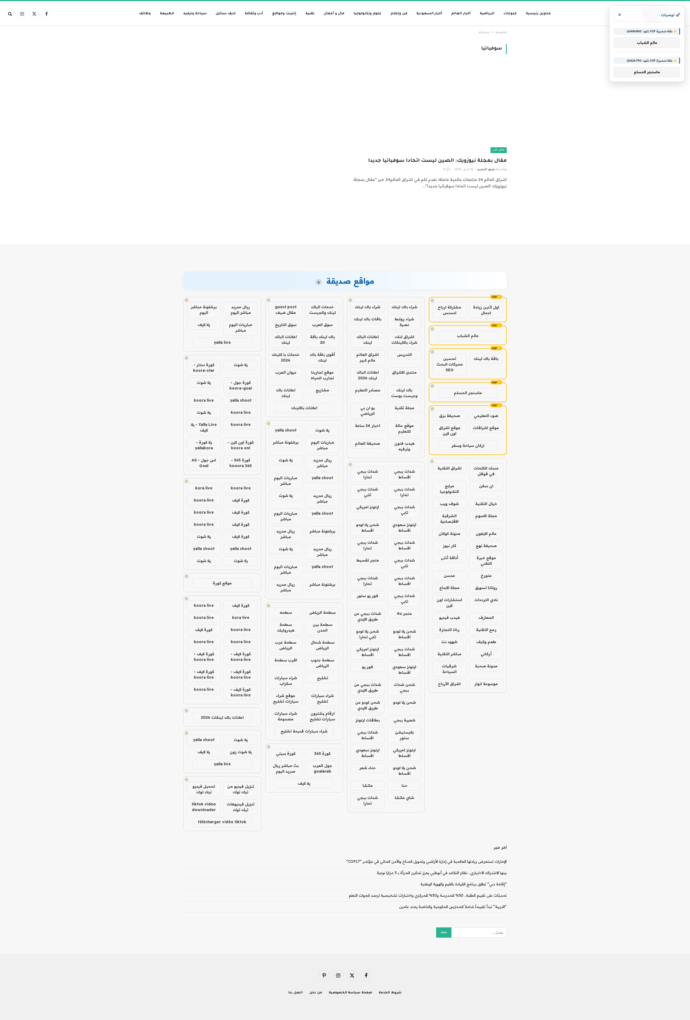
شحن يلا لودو (404, 702)
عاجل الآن (499, 150)
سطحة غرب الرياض (285, 645)
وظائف (145, 14)
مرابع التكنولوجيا (449, 488)
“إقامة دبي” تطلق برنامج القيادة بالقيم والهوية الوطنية (463, 884)
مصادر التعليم (367, 390)
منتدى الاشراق (404, 372)
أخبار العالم (461, 14)
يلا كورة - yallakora (204, 445)
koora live (204, 400)
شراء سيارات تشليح (322, 698)
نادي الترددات (486, 599)
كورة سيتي (285, 753)
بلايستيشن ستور (404, 735)
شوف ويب (449, 503)
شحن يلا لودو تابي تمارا (367, 634)
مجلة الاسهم (486, 515)
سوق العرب (322, 324)
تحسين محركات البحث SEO (449, 364)
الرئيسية (501, 32)
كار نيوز (449, 545)
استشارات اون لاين (449, 602)
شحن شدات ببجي (404, 687)
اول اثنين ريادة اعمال (486, 310)
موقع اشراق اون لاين (449, 430)
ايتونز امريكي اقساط (367, 652)
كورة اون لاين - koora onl (240, 445)
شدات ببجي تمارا (367, 474)
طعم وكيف (486, 641)
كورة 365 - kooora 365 (240, 463)
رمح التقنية (486, 629)
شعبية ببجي (404, 720)
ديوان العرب (285, 372)
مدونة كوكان (449, 533)
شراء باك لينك (404, 306)
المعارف (486, 617)
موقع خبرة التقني (486, 560)
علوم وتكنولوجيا (367, 14)
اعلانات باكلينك (304, 407)
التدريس (404, 354)
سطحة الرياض (322, 612)
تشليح (322, 677)
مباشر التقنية (449, 653)
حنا (404, 785)
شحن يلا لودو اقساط (367, 527)
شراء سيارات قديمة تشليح (304, 731)
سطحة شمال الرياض (322, 645)
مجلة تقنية (404, 407)
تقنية (310, 14)
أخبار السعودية (429, 14)
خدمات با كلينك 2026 (285, 357)
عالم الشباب (468, 335)
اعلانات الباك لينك (368, 339)
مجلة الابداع (449, 587)
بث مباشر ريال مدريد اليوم (286, 768)
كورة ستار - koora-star (204, 367)
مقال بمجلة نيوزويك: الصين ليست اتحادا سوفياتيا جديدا (437, 161)
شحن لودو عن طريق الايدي (367, 705)
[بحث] (10, 14)
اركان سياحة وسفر (467, 445)
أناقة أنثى (449, 557)
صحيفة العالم (367, 443)
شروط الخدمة (390, 993)
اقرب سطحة (285, 660)
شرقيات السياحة (449, 669)
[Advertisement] (345, 223)
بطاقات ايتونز (368, 720)
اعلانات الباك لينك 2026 (368, 375)
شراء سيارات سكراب (285, 680)
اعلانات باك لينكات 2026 (222, 717)
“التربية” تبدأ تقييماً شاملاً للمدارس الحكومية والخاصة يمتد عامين (453, 906)
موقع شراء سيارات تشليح (285, 698)
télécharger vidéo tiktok (222, 821)
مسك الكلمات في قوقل (486, 471)
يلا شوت (322, 430)
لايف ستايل (226, 14)
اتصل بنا (295, 993)
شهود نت (449, 641)
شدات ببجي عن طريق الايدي (367, 616)
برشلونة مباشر (286, 442)
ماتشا (368, 785)
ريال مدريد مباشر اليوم (240, 309)
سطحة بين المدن (322, 627)
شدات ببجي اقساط (404, 474)
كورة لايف (240, 500)
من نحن (315, 993)
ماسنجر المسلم (468, 392)
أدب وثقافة (254, 14)
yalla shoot (285, 430)
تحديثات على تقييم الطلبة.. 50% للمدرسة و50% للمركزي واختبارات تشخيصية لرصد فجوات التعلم (428, 895)
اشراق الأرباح (449, 683)
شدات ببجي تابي (367, 492)
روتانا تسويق (486, 587)
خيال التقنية (486, 503)
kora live (203, 488)
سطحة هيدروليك (285, 627)
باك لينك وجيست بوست (404, 393)
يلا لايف (304, 783)
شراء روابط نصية (404, 322)
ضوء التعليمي (486, 415)
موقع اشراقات (486, 427)
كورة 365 (322, 753)
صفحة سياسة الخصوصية (350, 993)
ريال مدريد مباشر (322, 463)
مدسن (449, 575)
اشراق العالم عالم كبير (367, 357)
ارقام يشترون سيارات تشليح (322, 716)
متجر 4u (404, 613)
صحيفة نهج (486, 545)
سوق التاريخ (285, 324)
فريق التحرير (486, 169)
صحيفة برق (449, 415)
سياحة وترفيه (194, 14)
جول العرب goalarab (322, 768)
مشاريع (322, 390)
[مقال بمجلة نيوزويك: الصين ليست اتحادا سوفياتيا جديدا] (428, 109)
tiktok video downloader (204, 807)
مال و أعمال (334, 14)
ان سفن (486, 485)
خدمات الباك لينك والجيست (322, 309)
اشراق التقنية (449, 468)
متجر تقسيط (367, 560)
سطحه (286, 612)
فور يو (367, 666)
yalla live (222, 342)
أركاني (486, 653)
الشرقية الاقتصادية (449, 518)
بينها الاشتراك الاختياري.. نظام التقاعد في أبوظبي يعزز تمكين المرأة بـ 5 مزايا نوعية (442, 872)
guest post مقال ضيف (285, 309)
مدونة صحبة (486, 666)
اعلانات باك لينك (285, 393)
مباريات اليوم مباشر (322, 445)
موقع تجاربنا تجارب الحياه (322, 375)
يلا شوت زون (241, 751)
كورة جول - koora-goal (240, 385)
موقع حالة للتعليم (404, 428)
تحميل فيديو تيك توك (203, 789)
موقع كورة (222, 583)
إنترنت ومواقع (284, 14)
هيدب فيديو (449, 617)
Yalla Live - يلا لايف (204, 427)
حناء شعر (367, 767)
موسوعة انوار (486, 683)
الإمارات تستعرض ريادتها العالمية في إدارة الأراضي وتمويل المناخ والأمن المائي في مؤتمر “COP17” (426, 861)
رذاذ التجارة (449, 629)
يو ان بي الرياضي (367, 410)
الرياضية (487, 14)
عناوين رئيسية (538, 14)
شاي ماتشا (404, 797)
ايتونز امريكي (367, 506)
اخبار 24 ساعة (367, 425)
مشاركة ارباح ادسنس (449, 310)
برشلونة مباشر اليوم (204, 309)
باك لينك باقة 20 (322, 339)
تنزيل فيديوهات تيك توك (240, 807)
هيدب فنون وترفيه (404, 446)
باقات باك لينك (367, 319)
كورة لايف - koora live (240, 656)
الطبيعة (167, 14)
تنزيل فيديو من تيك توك (240, 789)
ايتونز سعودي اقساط (404, 527)
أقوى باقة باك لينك (322, 357)
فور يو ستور (367, 595)
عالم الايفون (486, 533)
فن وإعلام (399, 14)
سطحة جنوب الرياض (322, 663)
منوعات (510, 14)
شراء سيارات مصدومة (285, 716)
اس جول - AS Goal (204, 463)
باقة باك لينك (486, 358)
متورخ (486, 575)
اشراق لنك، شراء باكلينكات (404, 339)
